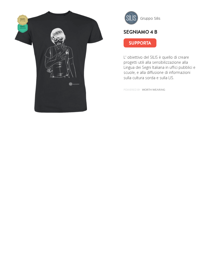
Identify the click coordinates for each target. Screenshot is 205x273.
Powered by (144, 89)
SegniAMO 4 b (140, 32)
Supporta (140, 43)
